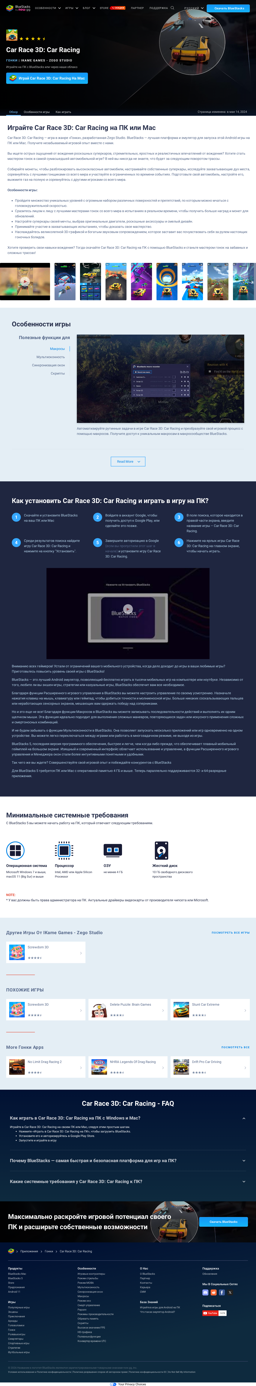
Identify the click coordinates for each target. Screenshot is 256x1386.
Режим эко (84, 1300)
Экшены (13, 1311)
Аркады (13, 1320)
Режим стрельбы (88, 1278)
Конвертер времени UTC (92, 1341)
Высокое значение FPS (91, 1327)
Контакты (146, 1282)
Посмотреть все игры (231, 932)
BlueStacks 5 (15, 1278)
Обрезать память (88, 1318)
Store (112, 8)
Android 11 (14, 1291)
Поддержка (159, 8)
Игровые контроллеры (91, 1273)
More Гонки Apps (25, 1047)
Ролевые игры (16, 1334)
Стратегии (14, 1347)
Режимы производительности (96, 1314)
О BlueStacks (147, 1273)
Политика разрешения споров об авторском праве (100, 1372)
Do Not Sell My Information (181, 1372)
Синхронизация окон (90, 1291)
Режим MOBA (86, 1282)
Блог (87, 8)
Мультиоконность (89, 1287)
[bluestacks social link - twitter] (230, 1292)
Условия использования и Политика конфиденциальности (39, 1372)
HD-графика (85, 1332)
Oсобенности (45, 8)
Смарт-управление (89, 1305)
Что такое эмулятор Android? (157, 1311)
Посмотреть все (236, 1047)
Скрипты (83, 1323)
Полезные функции (89, 1336)
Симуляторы (15, 1338)
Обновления (209, 1273)
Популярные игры (19, 1307)
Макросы (83, 1296)
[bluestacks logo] (16, 8)
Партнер (137, 8)
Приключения (16, 1316)
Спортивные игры (18, 1343)
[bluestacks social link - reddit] (214, 1292)
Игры (69, 8)
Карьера (145, 1287)
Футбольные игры (19, 1352)
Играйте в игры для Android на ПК (160, 1307)
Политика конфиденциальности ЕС (148, 1372)
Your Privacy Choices (132, 1384)
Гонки (12, 60)
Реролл (82, 1309)
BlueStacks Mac (17, 1273)
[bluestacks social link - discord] (205, 1292)
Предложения (16, 1287)
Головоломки (16, 1325)
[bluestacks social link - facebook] (222, 1292)
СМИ (143, 1291)
